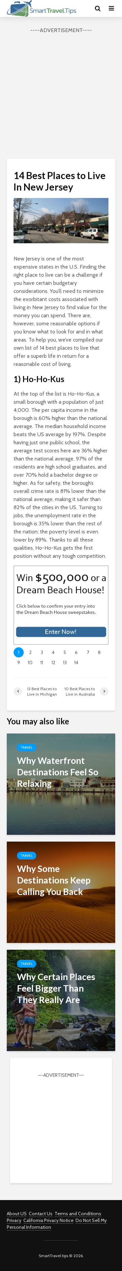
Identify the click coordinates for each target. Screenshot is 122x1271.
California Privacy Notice (48, 1220)
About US (17, 1214)
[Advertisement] (61, 95)
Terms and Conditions (78, 1214)
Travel (27, 747)
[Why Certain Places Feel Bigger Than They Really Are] (61, 999)
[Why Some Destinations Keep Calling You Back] (61, 891)
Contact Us (41, 1214)
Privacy (14, 1220)
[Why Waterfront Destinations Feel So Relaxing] (61, 783)
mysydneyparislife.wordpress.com (61, 248)
